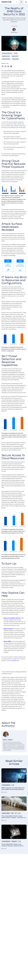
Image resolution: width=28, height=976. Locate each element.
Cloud (15, 53)
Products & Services (7, 53)
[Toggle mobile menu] (26, 2)
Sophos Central (5, 56)
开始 (21, 1)
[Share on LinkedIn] (8, 66)
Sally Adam (15, 32)
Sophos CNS (15, 56)
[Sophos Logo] (6, 1)
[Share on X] (5, 66)
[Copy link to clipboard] (2, 66)
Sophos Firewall (6, 59)
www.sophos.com (14, 660)
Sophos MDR (15, 59)
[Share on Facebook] (11, 66)
